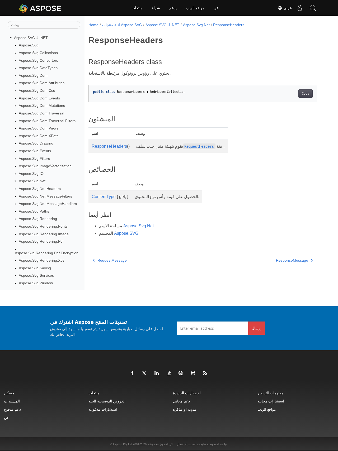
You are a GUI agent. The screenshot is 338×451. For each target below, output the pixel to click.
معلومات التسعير (270, 392)
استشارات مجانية (270, 401)
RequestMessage (112, 260)
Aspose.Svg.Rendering (38, 219)
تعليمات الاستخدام (195, 444)
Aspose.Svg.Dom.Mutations (42, 105)
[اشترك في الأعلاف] (205, 373)
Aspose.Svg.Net (32, 181)
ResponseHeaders (228, 25)
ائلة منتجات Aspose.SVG (122, 25)
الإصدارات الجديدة (187, 392)
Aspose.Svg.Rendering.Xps (41, 260)
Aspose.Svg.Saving (35, 268)
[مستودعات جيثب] (193, 373)
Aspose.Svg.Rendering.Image (44, 234)
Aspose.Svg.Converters (38, 60)
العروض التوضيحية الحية (106, 401)
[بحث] (313, 8)
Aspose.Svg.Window (36, 283)
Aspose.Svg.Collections (38, 53)
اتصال (180, 444)
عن (216, 8)
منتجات (137, 8)
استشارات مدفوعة (102, 409)
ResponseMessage (292, 260)
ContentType (104, 196)
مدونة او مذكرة (185, 409)
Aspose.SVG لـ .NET (31, 38)
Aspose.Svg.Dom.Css (37, 90)
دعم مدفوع (12, 409)
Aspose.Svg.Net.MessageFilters (45, 196)
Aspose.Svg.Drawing (36, 143)
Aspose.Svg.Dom (33, 75)
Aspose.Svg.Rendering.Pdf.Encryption (46, 253)
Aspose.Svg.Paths (34, 211)
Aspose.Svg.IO (31, 173)
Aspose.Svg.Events (35, 151)
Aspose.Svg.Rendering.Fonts (43, 226)
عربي (287, 8)
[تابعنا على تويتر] (144, 373)
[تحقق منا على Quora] (181, 373)
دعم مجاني (181, 401)
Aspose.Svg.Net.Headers (40, 188)
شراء (156, 8)
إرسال (256, 327)
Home (93, 25)
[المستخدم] (299, 8)
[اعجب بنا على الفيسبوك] (132, 373)
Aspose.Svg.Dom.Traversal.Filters (47, 121)
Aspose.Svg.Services (36, 276)
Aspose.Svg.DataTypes (38, 68)
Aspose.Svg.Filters (34, 158)
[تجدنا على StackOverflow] (169, 373)
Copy (305, 93)
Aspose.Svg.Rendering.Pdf (41, 241)
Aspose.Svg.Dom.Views (38, 128)
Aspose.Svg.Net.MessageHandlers (48, 203)
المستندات (12, 401)
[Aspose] (40, 8)
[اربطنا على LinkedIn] (156, 373)
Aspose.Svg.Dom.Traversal (41, 113)
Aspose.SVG (126, 233)
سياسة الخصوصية (217, 444)
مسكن (9, 392)
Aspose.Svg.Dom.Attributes (41, 83)
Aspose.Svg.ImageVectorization (45, 166)
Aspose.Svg (29, 45)
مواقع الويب (195, 8)
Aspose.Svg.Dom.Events (39, 98)
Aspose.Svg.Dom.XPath (39, 136)
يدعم (173, 8)
